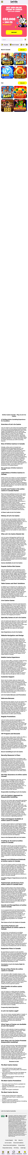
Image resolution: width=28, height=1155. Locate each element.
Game (8, 1153)
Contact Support (9, 1140)
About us (20, 1140)
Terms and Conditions (18, 1142)
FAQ (16, 1140)
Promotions (19, 1153)
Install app (23, 1147)
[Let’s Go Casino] (14, 3)
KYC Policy (16, 1147)
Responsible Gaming (7, 1147)
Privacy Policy (21, 1145)
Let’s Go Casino (8, 1142)
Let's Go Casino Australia (8, 1111)
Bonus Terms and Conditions (10, 1145)
